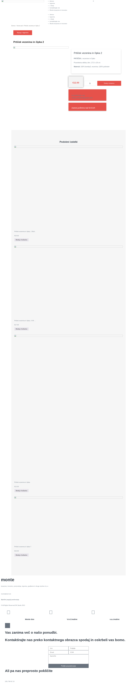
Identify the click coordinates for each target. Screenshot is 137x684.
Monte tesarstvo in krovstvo (58, 10)
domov (52, 1)
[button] (68, 12)
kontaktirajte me (55, 8)
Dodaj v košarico (109, 83)
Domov (13, 25)
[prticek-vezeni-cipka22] (40, 48)
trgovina (52, 3)
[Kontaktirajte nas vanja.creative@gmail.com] (73, 92)
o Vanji (52, 5)
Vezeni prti (20, 25)
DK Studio (18, 605)
